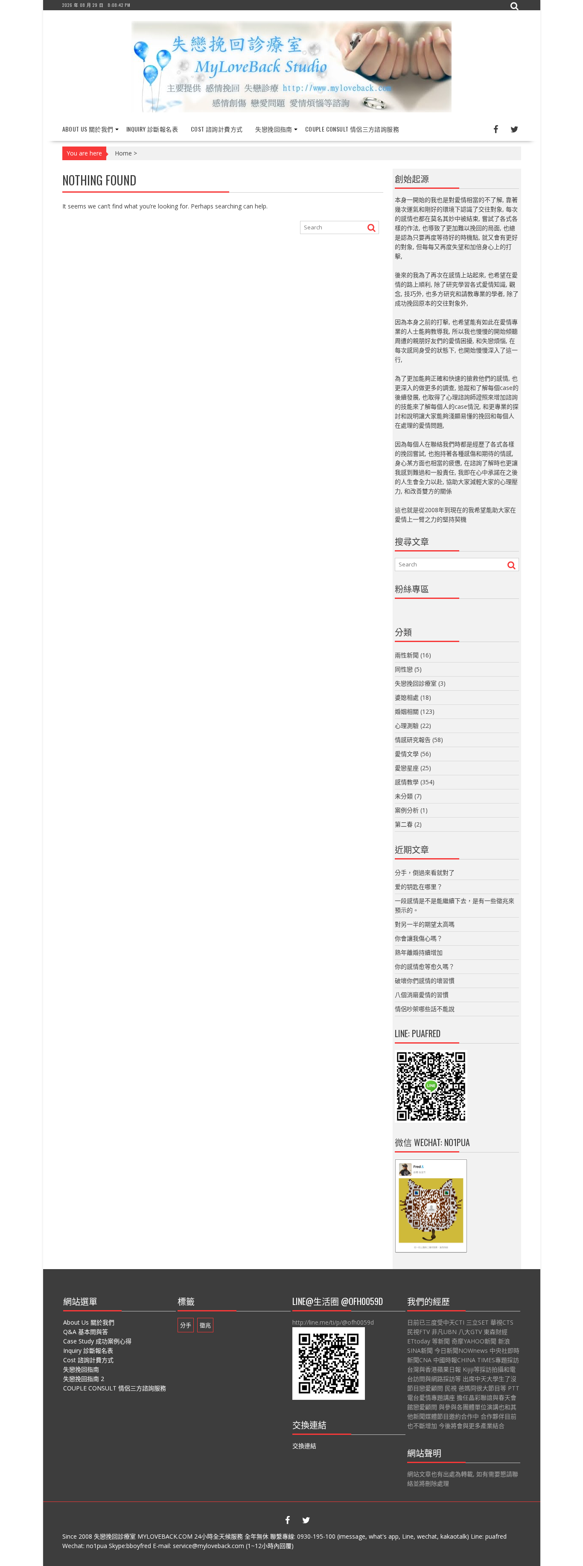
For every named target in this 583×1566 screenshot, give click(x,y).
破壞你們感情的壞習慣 (425, 981)
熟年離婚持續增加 (419, 952)
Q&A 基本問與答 (85, 1332)
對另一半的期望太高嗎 (425, 924)
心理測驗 (407, 725)
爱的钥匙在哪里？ (419, 887)
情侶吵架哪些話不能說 (425, 1009)
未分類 (404, 796)
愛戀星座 (407, 768)
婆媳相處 (407, 697)
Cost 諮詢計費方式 (216, 128)
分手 (185, 1325)
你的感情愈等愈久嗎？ (425, 966)
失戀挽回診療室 (416, 683)
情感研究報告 (413, 740)
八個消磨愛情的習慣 (422, 995)
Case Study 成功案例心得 (97, 1341)
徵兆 (205, 1325)
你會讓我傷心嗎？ (419, 938)
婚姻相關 (407, 711)
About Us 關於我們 (88, 128)
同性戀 (404, 669)
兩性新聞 (407, 655)
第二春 (404, 824)
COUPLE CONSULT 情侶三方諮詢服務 (352, 128)
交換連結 (304, 1446)
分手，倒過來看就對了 (425, 872)
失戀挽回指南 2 (83, 1379)
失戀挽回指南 (273, 128)
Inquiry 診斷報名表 (152, 128)
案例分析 (407, 810)
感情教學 (407, 782)
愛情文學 (407, 754)
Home (123, 153)
